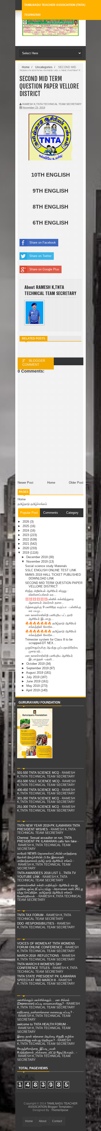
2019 (26, 552)
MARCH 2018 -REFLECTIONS (38, 955)
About (42, 1121)
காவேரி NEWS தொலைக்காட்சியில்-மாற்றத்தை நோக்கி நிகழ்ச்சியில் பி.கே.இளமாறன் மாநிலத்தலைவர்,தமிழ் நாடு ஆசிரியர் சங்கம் (47, 857)
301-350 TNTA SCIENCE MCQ (38, 798)
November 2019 (37, 561)
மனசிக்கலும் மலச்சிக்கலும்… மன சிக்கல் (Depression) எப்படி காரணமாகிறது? (43, 1002)
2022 (26, 539)
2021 (26, 543)
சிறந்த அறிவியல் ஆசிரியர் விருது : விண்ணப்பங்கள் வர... (46, 592)
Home (22, 499)
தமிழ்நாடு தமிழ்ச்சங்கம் (32, 504)
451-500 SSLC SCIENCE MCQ (38, 781)
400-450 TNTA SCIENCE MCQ (38, 790)
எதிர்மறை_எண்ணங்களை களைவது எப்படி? (44, 1012)
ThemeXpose (59, 1110)
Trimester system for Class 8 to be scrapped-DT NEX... (49, 641)
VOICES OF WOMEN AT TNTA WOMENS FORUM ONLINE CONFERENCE (46, 945)
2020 (26, 548)
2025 (26, 526)
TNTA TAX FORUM (30, 915)
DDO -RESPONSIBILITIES (35, 923)
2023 (26, 535)
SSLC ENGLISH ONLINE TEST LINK (50, 570)
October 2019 (36, 663)
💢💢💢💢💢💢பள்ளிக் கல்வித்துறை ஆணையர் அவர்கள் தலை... (49, 601)
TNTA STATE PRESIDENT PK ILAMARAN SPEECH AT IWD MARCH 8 (46, 978)
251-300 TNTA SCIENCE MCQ (38, 806)
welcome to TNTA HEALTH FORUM (41, 1024)
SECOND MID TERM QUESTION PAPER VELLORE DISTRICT (53, 584)
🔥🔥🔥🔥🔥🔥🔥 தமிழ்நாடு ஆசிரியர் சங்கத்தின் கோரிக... (50, 625)
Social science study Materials (46, 566)
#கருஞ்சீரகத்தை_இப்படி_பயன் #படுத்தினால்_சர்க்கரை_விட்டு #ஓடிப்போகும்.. (46, 1050)
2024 (26, 530)
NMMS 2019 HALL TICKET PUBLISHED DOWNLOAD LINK (53, 576)
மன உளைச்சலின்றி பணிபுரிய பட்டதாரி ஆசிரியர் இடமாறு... (49, 617)
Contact (57, 1121)
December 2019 (37, 557)
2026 (26, 521)
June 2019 (33, 681)
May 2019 (33, 686)
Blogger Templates (60, 1106)
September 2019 (38, 668)
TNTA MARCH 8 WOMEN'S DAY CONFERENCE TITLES (39, 966)
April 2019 (33, 690)
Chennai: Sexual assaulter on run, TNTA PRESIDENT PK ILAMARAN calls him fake (47, 839)
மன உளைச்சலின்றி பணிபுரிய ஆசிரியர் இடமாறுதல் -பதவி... (49, 657)
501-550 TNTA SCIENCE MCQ (38, 772)
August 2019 (35, 672)
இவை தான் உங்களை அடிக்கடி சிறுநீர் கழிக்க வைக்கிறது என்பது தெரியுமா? (45, 1038)
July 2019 (33, 677)
